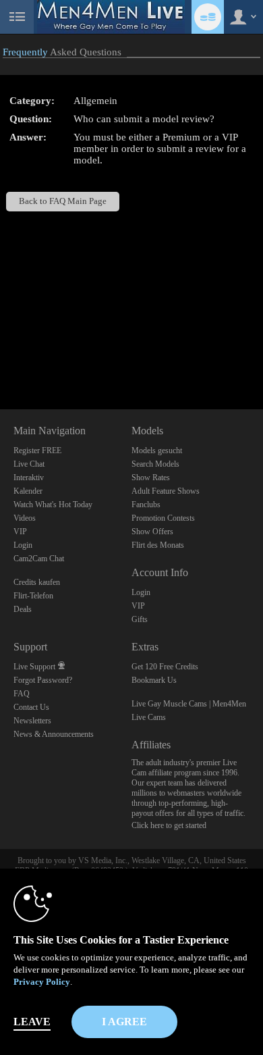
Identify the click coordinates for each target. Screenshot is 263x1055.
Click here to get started (169, 825)
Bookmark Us (154, 680)
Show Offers (152, 531)
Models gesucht (157, 450)
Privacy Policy (41, 982)
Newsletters (32, 720)
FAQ (21, 693)
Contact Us (31, 707)
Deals (22, 609)
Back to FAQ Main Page (63, 201)
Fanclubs (146, 504)
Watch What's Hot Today (52, 504)
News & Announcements (53, 734)
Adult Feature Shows (166, 491)
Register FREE (37, 450)
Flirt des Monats (158, 545)
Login (22, 545)
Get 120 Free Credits (165, 666)
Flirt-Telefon (33, 595)
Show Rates (151, 477)
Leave (32, 1021)
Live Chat (29, 464)
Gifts (140, 619)
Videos (24, 518)
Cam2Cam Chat (38, 558)
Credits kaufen (36, 582)
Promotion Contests (163, 518)
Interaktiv (28, 477)
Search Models (155, 464)
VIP (20, 531)
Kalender (27, 491)
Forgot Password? (42, 680)
